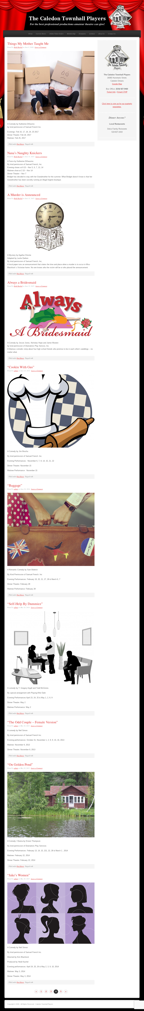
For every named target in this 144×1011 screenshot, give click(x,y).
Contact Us (112, 34)
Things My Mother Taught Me (28, 43)
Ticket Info (111, 92)
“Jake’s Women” (18, 875)
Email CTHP (122, 92)
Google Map (117, 84)
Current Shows (41, 34)
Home (30, 34)
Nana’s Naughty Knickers (24, 153)
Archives (92, 34)
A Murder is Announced (23, 194)
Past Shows (20, 144)
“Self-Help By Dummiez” (25, 603)
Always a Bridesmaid (21, 282)
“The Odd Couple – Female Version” (32, 722)
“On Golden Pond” (20, 764)
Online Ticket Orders (56, 34)
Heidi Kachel (18, 47)
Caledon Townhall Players (71, 17)
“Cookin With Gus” (20, 367)
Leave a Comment (40, 47)
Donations (82, 34)
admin (16, 371)
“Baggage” (14, 485)
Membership (71, 34)
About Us (101, 34)
